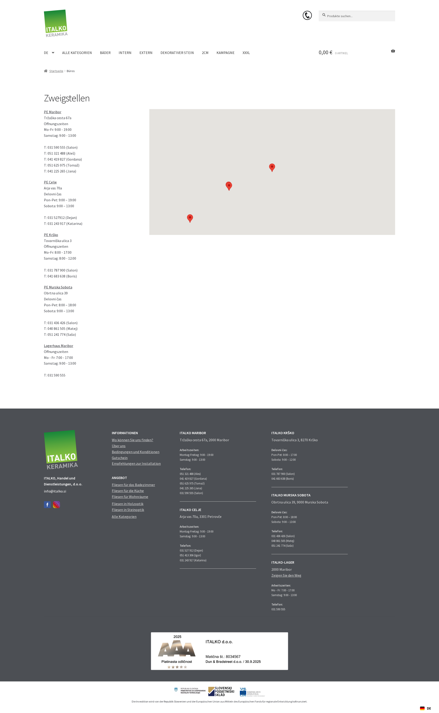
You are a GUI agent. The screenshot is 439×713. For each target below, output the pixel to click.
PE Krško (51, 234)
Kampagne (226, 52)
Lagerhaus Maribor (58, 345)
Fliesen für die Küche (128, 490)
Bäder (105, 52)
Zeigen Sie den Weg (286, 575)
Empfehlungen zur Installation (136, 463)
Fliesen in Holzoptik (127, 503)
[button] (272, 168)
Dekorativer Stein (177, 52)
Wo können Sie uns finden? (132, 440)
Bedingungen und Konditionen (135, 451)
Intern (125, 52)
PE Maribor (52, 112)
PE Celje (50, 182)
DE (46, 52)
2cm (205, 52)
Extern (146, 52)
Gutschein (120, 457)
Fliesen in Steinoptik (128, 509)
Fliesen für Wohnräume (130, 496)
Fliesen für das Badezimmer (133, 484)
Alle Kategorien (77, 52)
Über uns (119, 446)
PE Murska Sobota (58, 287)
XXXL (246, 52)
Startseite (56, 71)
